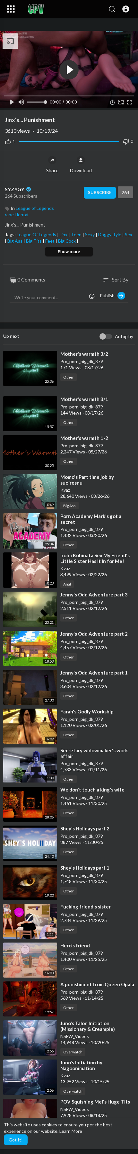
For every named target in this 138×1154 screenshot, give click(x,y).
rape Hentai (16, 214)
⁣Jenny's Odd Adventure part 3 (94, 594)
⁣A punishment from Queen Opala (97, 984)
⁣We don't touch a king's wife (92, 789)
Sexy (90, 234)
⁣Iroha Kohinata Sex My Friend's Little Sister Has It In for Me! (95, 558)
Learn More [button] (70, 1131)
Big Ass (15, 241)
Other (68, 377)
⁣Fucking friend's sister (85, 906)
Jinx (64, 234)
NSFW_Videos (74, 1036)
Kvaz (65, 490)
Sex (128, 234)
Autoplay (124, 336)
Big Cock (67, 241)
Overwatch (72, 1052)
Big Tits (34, 241)
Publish (108, 295)
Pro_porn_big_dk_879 (81, 361)
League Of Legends (37, 234)
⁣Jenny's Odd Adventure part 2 (94, 634)
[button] (125, 9)
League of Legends (35, 208)
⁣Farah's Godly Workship (87, 711)
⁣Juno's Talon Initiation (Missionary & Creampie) (87, 1026)
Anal (67, 584)
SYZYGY (15, 189)
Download (81, 170)
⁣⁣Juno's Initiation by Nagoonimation (81, 1065)
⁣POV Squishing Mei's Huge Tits (95, 1102)
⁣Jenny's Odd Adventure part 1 (94, 672)
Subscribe (99, 192)
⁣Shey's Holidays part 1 (84, 868)
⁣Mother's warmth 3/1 (84, 399)
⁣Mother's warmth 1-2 (84, 438)
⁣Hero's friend (75, 945)
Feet (50, 241)
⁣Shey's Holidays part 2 (84, 828)
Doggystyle (110, 234)
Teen (76, 234)
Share (52, 170)
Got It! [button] (16, 1139)
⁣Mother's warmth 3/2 (84, 354)
